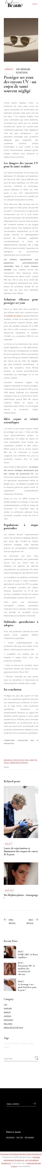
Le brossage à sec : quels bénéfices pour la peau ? (27, 987)
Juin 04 (9, 69)
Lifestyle (8, 1043)
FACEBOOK (10, 1137)
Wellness (8, 1024)
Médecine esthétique (13, 1027)
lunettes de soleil (13, 316)
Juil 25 (8, 843)
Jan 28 (21, 951)
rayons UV (8, 760)
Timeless (23, 1043)
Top (18, 69)
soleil (6, 762)
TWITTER (19, 1137)
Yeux (26, 760)
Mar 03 (21, 981)
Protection (18, 760)
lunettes (33, 760)
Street (16, 1043)
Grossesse (8, 1020)
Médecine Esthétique (19, 762)
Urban (31, 1043)
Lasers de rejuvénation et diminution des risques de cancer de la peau (21, 851)
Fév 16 (20, 963)
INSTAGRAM (29, 1137)
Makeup (7, 1012)
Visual (6, 1047)
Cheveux (7, 1016)
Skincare (8, 1008)
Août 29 (9, 890)
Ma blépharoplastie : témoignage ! (21, 896)
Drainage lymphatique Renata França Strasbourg (20, 1154)
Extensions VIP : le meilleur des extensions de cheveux (26, 970)
